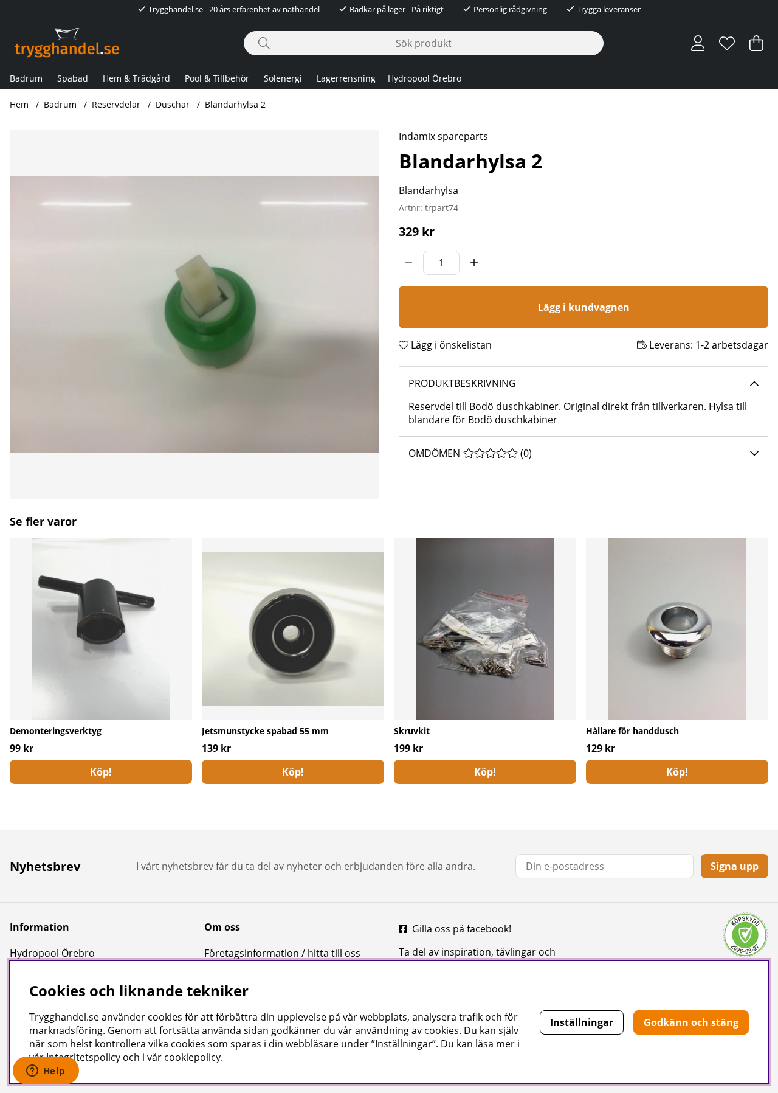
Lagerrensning (346, 78)
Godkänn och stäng (691, 1022)
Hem (19, 104)
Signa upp (735, 866)
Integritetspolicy (83, 1057)
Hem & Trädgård (136, 78)
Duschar (173, 104)
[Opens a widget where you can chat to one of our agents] (45, 1072)
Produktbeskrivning (462, 383)
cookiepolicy (192, 1057)
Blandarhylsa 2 (235, 104)
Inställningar (581, 1022)
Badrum (26, 78)
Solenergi (283, 78)
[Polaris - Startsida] (67, 43)
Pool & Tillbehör (217, 78)
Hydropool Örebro (424, 78)
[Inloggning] (698, 43)
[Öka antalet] (474, 263)
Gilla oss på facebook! (461, 928)
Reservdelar (116, 104)
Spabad (72, 78)
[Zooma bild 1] (194, 314)
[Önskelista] (727, 43)
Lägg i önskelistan (450, 345)
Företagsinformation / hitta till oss (282, 953)
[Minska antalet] (408, 263)
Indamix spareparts (443, 136)
